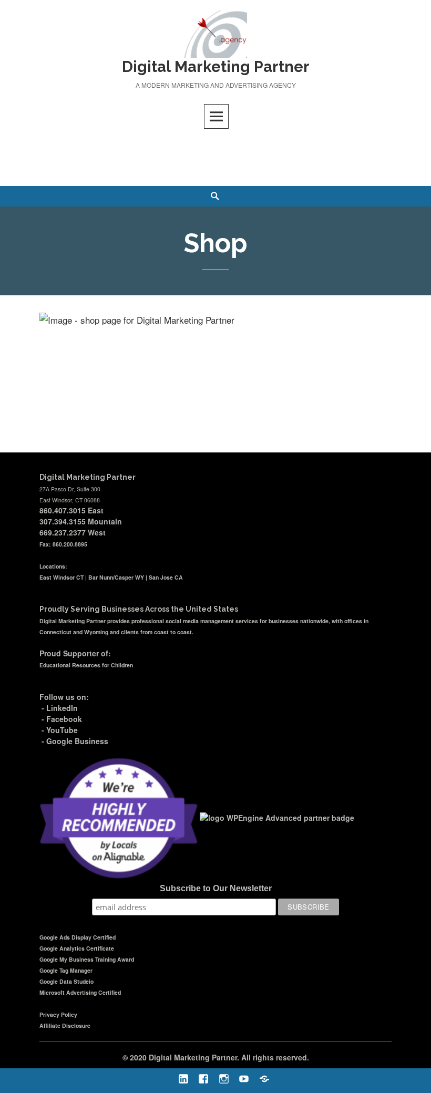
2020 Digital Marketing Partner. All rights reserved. (219, 1057)
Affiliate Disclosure (64, 1025)
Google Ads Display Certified (77, 937)
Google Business (77, 741)
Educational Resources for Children (86, 665)
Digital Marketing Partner (216, 67)
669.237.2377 (62, 532)
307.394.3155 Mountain (80, 521)
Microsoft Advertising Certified (80, 992)
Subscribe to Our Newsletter (216, 888)
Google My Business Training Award (86, 959)
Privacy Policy (58, 1014)
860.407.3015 (62, 510)
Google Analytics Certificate (76, 948)
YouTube (62, 730)
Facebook (64, 719)
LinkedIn (62, 708)
